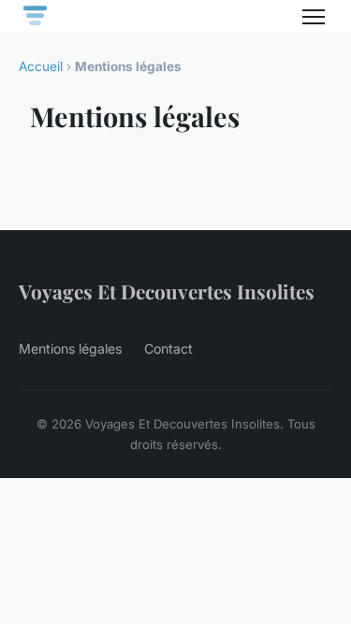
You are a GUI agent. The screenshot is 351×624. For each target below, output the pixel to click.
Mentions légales (70, 348)
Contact (168, 348)
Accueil (41, 66)
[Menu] (313, 17)
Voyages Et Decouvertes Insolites (166, 291)
